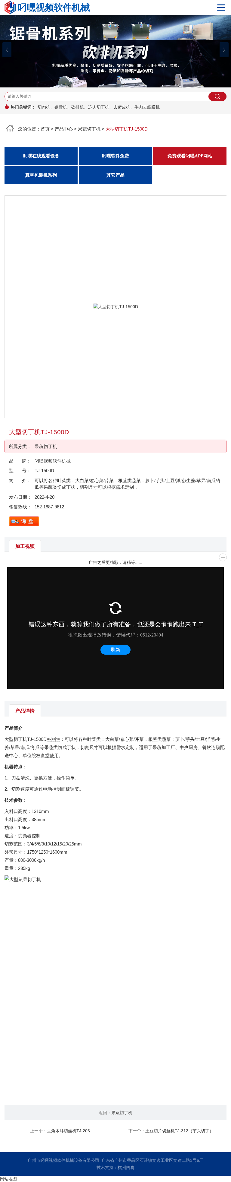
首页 (45, 128)
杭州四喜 (126, 1167)
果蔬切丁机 (89, 128)
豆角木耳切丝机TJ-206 (68, 1130)
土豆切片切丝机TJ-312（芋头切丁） (179, 1130)
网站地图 (8, 1178)
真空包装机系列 (41, 175)
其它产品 (115, 175)
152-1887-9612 (49, 506)
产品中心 (64, 128)
